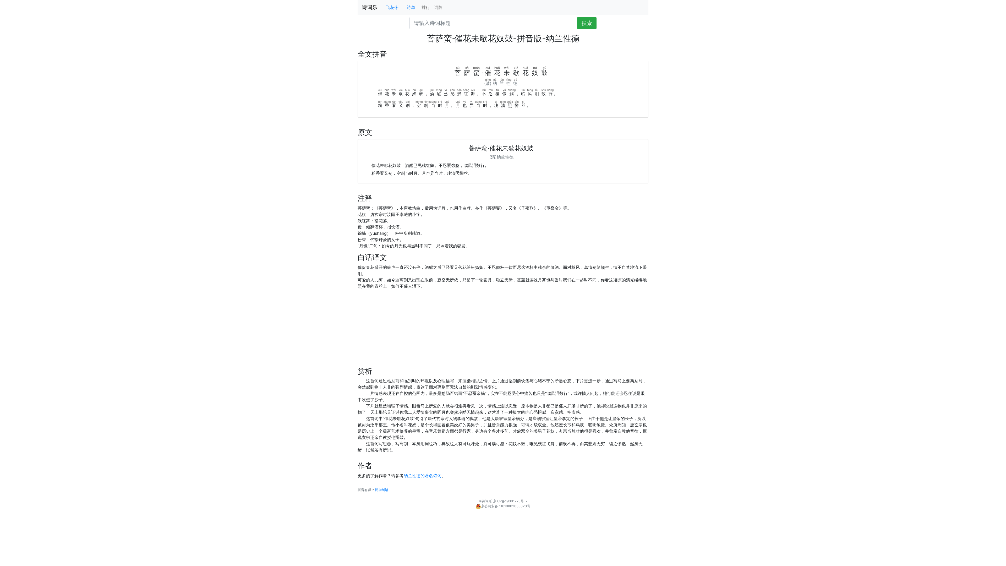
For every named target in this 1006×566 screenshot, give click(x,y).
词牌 (438, 7)
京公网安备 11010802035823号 (505, 506)
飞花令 (392, 7)
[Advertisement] (503, 330)
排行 (426, 7)
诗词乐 (370, 7)
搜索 (587, 23)
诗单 (411, 7)
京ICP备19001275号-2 (510, 501)
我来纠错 (381, 490)
